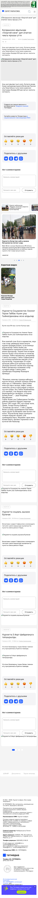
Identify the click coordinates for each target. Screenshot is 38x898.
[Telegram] (16, 158)
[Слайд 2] (16, 260)
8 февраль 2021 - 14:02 (8, 320)
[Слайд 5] (23, 260)
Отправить (29, 190)
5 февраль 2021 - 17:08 (8, 641)
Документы (16, 773)
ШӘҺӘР (6, 773)
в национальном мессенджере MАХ (17, 117)
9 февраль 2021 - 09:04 (8, 39)
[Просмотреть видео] (8, 281)
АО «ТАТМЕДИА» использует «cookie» (12, 882)
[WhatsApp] (21, 158)
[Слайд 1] (14, 260)
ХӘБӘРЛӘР (6, 25)
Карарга (21, 892)
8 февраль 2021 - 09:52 (8, 518)
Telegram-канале (21, 106)
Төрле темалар (29, 773)
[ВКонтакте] (6, 158)
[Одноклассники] (11, 158)
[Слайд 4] (21, 260)
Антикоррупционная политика (10, 879)
